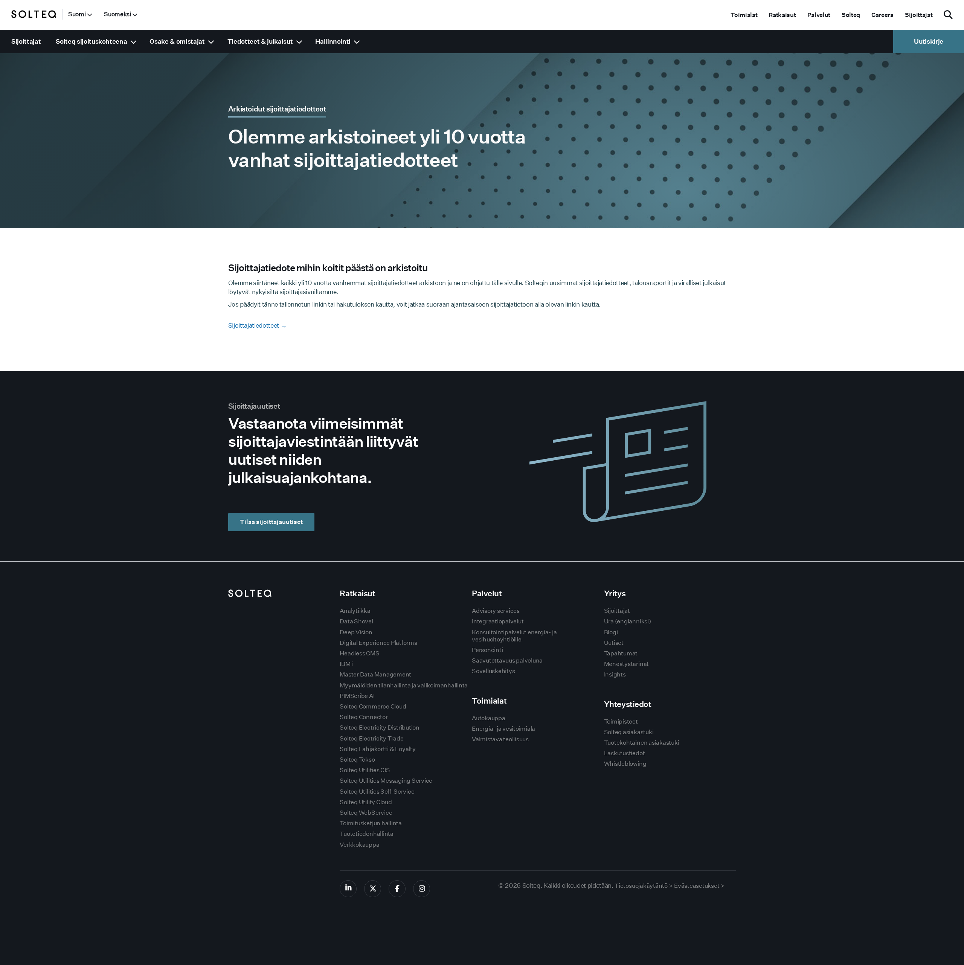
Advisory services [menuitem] (496, 610)
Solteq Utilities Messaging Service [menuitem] (386, 780)
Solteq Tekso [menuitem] (357, 759)
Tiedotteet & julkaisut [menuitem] (260, 41)
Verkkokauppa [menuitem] (359, 844)
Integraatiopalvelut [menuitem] (497, 621)
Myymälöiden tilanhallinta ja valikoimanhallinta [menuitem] (404, 685)
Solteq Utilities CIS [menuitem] (365, 770)
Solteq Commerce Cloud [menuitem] (373, 706)
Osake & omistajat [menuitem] (176, 41)
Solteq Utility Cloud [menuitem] (366, 802)
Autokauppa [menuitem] (488, 718)
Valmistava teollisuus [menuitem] (500, 739)
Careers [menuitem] (882, 14)
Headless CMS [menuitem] (359, 653)
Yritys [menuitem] (614, 593)
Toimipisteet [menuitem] (621, 721)
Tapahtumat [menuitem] (621, 653)
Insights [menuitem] (615, 674)
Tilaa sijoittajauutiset (271, 521)
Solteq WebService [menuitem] (366, 812)
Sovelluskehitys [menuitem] (493, 671)
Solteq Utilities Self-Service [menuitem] (377, 791)
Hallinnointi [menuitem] (333, 41)
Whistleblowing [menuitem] (625, 763)
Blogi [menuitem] (611, 632)
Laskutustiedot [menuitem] (624, 753)
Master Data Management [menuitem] (375, 674)
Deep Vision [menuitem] (356, 632)
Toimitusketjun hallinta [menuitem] (370, 823)
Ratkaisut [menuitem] (782, 14)
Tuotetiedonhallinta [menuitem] (366, 833)
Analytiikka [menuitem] (355, 610)
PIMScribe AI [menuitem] (357, 695)
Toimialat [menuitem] (744, 14)
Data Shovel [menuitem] (356, 621)
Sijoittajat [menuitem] (918, 14)
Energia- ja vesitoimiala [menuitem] (503, 728)
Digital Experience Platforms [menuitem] (378, 642)
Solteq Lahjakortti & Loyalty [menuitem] (377, 749)
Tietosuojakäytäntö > (644, 885)
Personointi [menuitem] (487, 650)
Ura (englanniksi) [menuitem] (627, 621)
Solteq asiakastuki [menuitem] (629, 732)
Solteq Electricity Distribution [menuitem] (379, 727)
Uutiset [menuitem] (614, 642)
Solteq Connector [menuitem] (363, 717)
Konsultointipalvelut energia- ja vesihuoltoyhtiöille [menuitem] (514, 636)
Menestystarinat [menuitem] (626, 663)
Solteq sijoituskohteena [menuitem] (91, 41)
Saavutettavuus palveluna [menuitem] (507, 660)
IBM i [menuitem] (346, 663)
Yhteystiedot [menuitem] (627, 704)
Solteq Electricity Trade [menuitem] (371, 738)
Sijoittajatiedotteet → (257, 325)
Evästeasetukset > (699, 885)
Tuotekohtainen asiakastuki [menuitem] (641, 742)
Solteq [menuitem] (851, 14)
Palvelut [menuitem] (818, 14)
